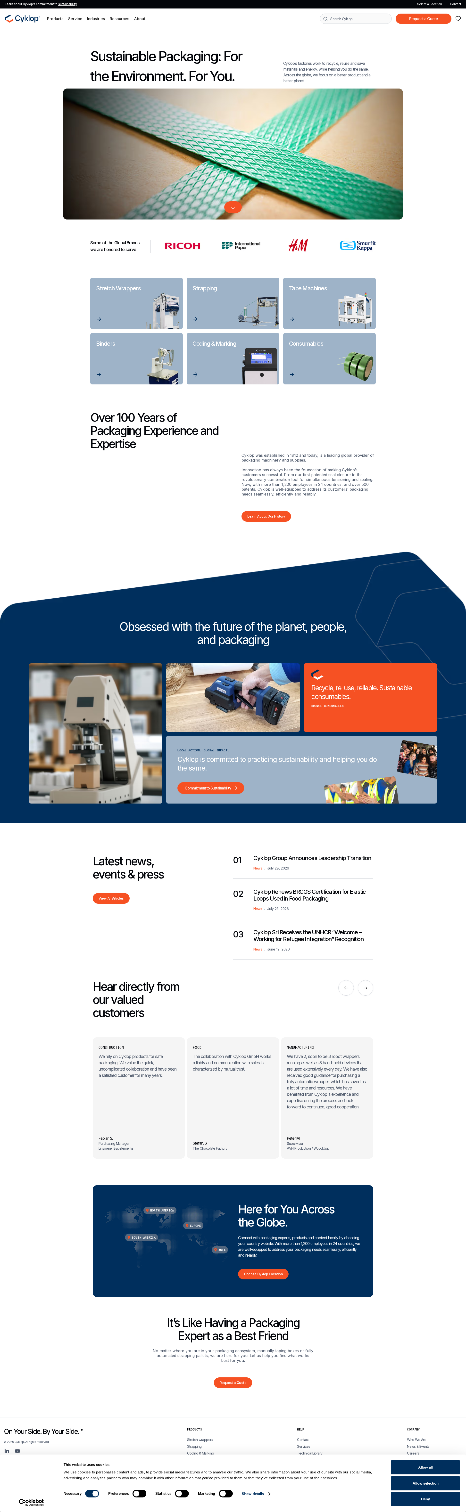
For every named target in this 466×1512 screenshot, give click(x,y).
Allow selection (426, 1483)
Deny (425, 1499)
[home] (22, 19)
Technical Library (310, 1453)
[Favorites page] (458, 19)
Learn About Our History (266, 516)
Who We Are (416, 1440)
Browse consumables (327, 706)
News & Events (418, 1446)
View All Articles (111, 898)
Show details (253, 1494)
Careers (413, 1453)
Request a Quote (423, 18)
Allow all (425, 1467)
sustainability (67, 4)
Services (303, 1446)
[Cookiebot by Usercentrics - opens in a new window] (31, 1502)
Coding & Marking (200, 1453)
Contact (455, 4)
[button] (55, 18)
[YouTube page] (17, 1451)
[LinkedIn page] (7, 1451)
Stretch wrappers (200, 1440)
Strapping (194, 1446)
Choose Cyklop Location (263, 1274)
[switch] (139, 1493)
